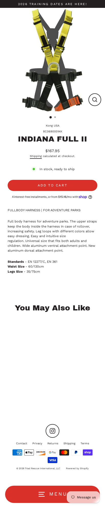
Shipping (36, 156)
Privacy (37, 443)
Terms (85, 443)
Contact (21, 443)
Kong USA (52, 125)
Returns (52, 443)
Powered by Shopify (77, 468)
